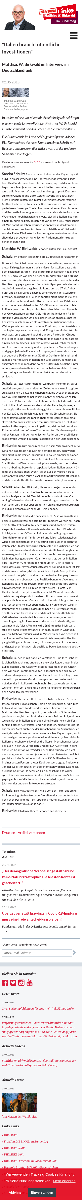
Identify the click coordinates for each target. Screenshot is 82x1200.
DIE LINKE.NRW (14, 1148)
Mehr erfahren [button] (64, 1181)
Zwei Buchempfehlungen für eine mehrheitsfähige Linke (38, 1008)
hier (37, 161)
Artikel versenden (31, 832)
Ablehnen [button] (16, 1192)
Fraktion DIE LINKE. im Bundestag (26, 1141)
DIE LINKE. (11, 1135)
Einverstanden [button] (42, 1192)
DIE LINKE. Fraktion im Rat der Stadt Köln (31, 1161)
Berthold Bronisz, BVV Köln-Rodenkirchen (31, 1167)
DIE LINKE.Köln (14, 1154)
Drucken (8, 832)
